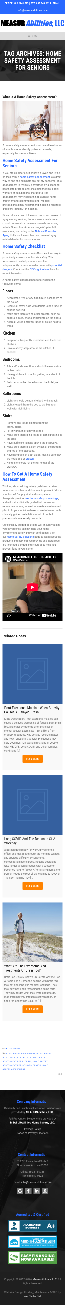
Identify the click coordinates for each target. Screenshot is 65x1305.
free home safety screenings (41, 498)
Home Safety (13, 1048)
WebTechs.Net (32, 1296)
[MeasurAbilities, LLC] (32, 23)
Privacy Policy (32, 1129)
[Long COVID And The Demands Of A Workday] (32, 805)
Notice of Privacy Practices (32, 1133)
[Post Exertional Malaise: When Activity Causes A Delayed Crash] (32, 674)
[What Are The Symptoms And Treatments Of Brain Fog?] (32, 932)
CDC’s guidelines (40, 269)
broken (30, 458)
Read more (32, 759)
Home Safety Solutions (20, 536)
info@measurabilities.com (33, 10)
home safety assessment (35, 177)
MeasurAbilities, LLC (44, 1279)
